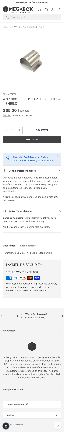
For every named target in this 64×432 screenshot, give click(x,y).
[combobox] (32, 17)
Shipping (7, 115)
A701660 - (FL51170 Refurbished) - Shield (27, 27)
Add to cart (43, 130)
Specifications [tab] (28, 245)
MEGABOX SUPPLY (17, 425)
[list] (32, 60)
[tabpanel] (32, 253)
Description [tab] (9, 245)
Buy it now (32, 139)
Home (5, 27)
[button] (59, 9)
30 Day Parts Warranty (41, 160)
